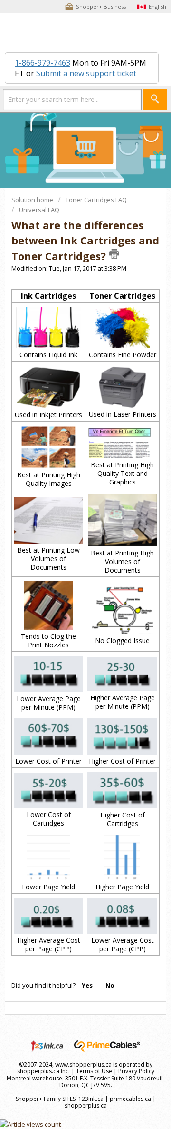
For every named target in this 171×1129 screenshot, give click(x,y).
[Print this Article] (114, 254)
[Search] (155, 99)
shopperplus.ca (86, 1105)
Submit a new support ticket (86, 73)
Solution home (33, 199)
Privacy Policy (136, 1071)
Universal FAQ (39, 209)
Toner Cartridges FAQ (96, 199)
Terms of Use (94, 1071)
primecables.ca (130, 1099)
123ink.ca (91, 1099)
